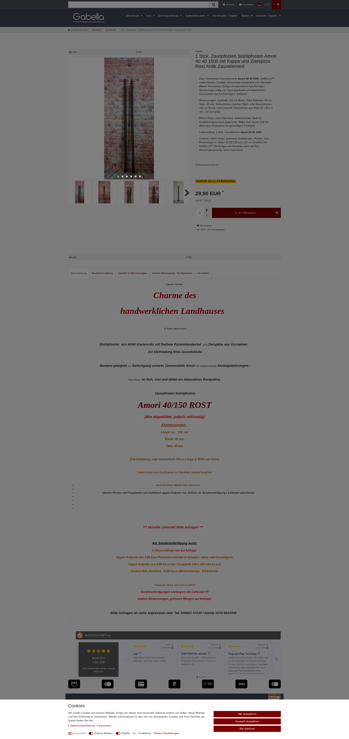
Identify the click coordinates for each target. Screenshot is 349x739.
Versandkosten (218, 230)
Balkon (245, 15)
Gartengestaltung (168, 15)
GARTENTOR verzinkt (194, 653)
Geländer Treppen (267, 15)
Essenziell (79, 733)
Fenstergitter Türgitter (225, 15)
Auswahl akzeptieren (247, 721)
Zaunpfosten (110, 30)
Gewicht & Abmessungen (132, 273)
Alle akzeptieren (247, 713)
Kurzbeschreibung (102, 273)
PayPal (126, 733)
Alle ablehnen (247, 728)
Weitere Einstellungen (166, 733)
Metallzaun (133, 15)
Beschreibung (79, 273)
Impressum (105, 725)
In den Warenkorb (245, 212)
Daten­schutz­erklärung (83, 725)
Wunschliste (205, 226)
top (135, 653)
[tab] (78, 273)
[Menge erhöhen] (206, 210)
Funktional (145, 733)
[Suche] (213, 4)
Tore (149, 15)
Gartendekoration (195, 15)
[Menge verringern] (206, 215)
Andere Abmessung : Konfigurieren (172, 273)
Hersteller (203, 273)
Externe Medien (103, 733)
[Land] (259, 4)
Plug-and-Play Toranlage (242, 653)
